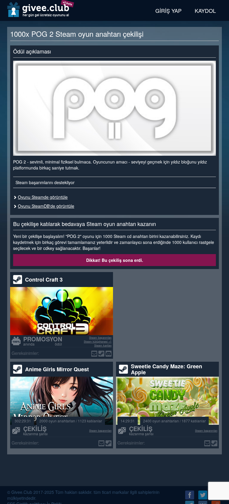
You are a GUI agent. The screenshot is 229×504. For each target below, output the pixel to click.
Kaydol (205, 10)
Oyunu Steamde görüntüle (43, 197)
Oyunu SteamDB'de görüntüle (46, 206)
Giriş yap (168, 10)
